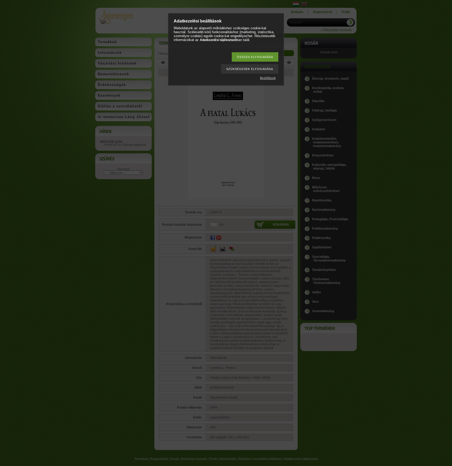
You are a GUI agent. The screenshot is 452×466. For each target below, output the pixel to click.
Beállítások (268, 78)
